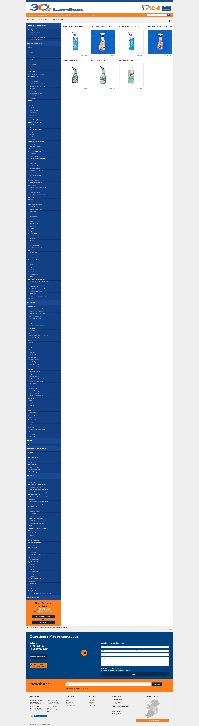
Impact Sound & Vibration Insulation (36, 378)
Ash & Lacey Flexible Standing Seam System (40, 593)
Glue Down (32, 403)
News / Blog (117, 697)
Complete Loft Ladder (34, 192)
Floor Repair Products (34, 371)
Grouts (31, 262)
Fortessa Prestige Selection (35, 173)
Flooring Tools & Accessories (34, 374)
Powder (31, 264)
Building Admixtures (34, 81)
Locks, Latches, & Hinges (35, 175)
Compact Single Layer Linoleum (36, 391)
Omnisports (32, 417)
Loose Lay (31, 405)
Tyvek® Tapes (32, 293)
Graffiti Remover (33, 108)
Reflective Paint (33, 226)
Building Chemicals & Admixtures (37, 83)
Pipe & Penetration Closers (34, 469)
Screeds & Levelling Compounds (37, 325)
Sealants (31, 455)
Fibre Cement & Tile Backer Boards (36, 141)
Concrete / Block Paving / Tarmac (37, 86)
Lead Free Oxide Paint (34, 202)
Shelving (30, 231)
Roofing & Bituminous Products (35, 219)
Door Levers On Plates (34, 165)
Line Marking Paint (33, 91)
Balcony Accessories (32, 479)
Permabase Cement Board (35, 146)
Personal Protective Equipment (35, 204)
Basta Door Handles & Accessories (36, 74)
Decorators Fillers (33, 235)
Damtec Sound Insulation (35, 182)
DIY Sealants (32, 238)
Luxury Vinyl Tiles (32, 398)
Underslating (31, 298)
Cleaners (52, 19)
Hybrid (31, 59)
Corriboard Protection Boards (35, 122)
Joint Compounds (33, 144)
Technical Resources (120, 706)
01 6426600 (43, 609)
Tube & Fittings (31, 276)
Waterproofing (32, 98)
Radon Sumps (32, 211)
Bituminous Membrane (34, 511)
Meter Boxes (31, 197)
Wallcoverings (31, 427)
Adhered (31, 566)
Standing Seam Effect (34, 574)
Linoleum (30, 386)
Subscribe (157, 684)
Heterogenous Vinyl (34, 364)
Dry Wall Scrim (33, 252)
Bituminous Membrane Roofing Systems (37, 484)
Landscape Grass (33, 330)
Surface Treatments (34, 95)
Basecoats (31, 459)
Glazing (31, 105)
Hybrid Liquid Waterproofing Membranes (37, 528)
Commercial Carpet (32, 357)
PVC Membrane (33, 513)
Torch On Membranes (33, 274)
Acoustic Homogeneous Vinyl (36, 311)
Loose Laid (31, 569)
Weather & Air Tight (70, 705)
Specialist (31, 66)
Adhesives (30, 47)
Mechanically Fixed (34, 559)
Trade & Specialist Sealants (35, 247)
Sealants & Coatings (32, 472)
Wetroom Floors (33, 434)
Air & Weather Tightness (36, 26)
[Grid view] (168, 21)
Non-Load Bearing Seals (33, 467)
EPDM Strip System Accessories (37, 37)
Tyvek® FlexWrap (33, 286)
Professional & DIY (33, 139)
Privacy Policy (92, 705)
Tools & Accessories (34, 376)
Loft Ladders (31, 190)
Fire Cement (32, 88)
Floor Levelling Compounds (34, 151)
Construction (32, 50)
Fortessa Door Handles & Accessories (37, 158)
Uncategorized (33, 597)
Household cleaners (34, 110)
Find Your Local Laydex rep (152, 720)
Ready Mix (32, 269)
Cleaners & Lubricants (34, 103)
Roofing (30, 476)
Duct (30, 255)
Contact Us (116, 703)
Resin (67, 706)
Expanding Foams (32, 132)
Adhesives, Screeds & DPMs (34, 316)
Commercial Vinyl (32, 362)
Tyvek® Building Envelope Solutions (36, 279)
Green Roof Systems (32, 508)
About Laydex (92, 699)
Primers (31, 323)
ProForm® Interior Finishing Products (38, 187)
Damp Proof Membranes (35, 318)
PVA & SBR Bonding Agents (36, 93)
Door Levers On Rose (34, 168)
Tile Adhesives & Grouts (33, 260)
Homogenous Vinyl (34, 366)
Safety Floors (31, 410)
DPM (30, 127)
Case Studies (117, 700)
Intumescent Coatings (33, 457)
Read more (84, 55)
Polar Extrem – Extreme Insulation (37, 194)
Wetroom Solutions (32, 432)
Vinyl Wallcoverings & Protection (37, 429)
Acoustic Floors (31, 306)
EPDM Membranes (32, 506)
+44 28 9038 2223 (151, 9)
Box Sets (31, 161)
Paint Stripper (32, 112)
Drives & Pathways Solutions (35, 129)
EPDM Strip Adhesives (34, 32)
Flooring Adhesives (33, 321)
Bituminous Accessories (35, 487)
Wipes (30, 117)
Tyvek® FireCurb (33, 284)
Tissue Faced (32, 537)
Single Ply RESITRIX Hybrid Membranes (37, 578)
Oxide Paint (30, 199)
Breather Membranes (33, 76)
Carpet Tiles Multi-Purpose (35, 337)
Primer (31, 267)
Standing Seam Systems (33, 590)
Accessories (32, 499)
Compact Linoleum (33, 388)
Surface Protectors (33, 115)
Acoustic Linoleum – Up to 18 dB (37, 313)
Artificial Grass (31, 71)
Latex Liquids (32, 153)
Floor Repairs (31, 369)
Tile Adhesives (32, 352)
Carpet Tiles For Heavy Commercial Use (38, 335)
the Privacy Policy (118, 668)
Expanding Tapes (33, 549)
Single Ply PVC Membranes (34, 562)
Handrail (30, 177)
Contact (31, 52)
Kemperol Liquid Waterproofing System (38, 501)
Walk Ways (32, 576)
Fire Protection (69, 702)
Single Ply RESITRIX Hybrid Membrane (38, 516)
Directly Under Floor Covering (36, 381)
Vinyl (30, 424)
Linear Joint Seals (32, 462)
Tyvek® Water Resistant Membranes (38, 296)
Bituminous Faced (33, 533)
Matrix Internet (46, 724)
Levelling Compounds (34, 156)
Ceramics (30, 340)
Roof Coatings (31, 545)
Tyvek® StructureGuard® (35, 291)
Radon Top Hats (33, 216)
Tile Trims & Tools (32, 272)
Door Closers (32, 163)
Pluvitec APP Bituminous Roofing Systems (39, 492)
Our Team (91, 702)
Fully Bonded (32, 583)
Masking (31, 257)
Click (30, 400)
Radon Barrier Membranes (35, 209)
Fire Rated (31, 134)
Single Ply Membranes (33, 557)
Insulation (30, 530)
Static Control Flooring (33, 419)
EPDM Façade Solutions (33, 30)
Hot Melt (30, 525)
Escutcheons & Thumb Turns (36, 170)
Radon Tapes (32, 214)
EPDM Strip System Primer (35, 39)
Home (28, 19)
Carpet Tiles (30, 333)
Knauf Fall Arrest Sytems (33, 540)
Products (34, 19)
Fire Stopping (31, 452)
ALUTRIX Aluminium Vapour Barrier (38, 521)
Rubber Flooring (31, 407)
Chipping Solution (33, 223)
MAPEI (32, 57)
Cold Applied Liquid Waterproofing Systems (38, 496)
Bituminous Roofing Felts (34, 494)
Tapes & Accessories (34, 149)
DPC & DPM (31, 124)
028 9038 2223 (43, 611)
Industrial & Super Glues (35, 62)
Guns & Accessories (34, 136)
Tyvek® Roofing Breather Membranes (38, 288)
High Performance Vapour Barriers (36, 518)
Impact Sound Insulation (33, 180)
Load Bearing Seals (32, 464)
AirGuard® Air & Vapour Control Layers (39, 281)
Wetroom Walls (33, 436)
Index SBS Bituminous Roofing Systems (38, 489)
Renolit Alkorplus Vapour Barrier (37, 523)
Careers (91, 703)
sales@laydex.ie (37, 703)
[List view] (171, 21)
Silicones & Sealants (32, 233)
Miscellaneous (32, 552)
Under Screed (32, 383)
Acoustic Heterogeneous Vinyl (36, 308)
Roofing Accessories (32, 547)
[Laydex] (57, 8)
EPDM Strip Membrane (35, 34)
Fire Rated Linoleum (34, 393)
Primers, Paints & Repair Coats (36, 554)
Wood (30, 69)
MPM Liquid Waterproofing (34, 542)
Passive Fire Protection (36, 448)
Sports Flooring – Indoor (33, 415)
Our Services (92, 700)
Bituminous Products (34, 221)
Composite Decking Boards (34, 120)
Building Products (43, 19)
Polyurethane (32, 64)
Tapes (29, 250)
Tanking (31, 350)
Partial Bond (32, 586)
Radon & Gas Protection (33, 206)
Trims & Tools (32, 354)
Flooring (31, 54)
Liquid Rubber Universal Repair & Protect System (41, 504)
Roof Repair (32, 228)
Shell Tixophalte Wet (34, 245)
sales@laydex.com (54, 703)
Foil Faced (31, 535)
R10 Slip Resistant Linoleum (36, 395)
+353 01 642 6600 (151, 7)
